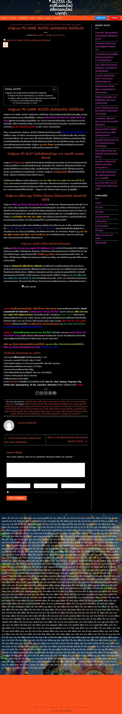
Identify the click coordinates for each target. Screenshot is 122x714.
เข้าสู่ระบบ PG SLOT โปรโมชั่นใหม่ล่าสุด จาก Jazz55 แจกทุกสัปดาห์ (31, 95)
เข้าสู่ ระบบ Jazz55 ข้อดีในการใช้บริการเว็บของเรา (27, 101)
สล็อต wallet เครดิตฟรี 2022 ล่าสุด (68, 411)
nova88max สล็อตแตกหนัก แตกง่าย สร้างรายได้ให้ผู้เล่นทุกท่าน (106, 121)
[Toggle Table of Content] (53, 89)
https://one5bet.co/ (31, 689)
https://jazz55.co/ (82, 694)
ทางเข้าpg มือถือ (60, 171)
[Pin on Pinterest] (50, 393)
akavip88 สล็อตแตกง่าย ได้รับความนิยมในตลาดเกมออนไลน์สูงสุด (106, 143)
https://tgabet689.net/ (52, 700)
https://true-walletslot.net (87, 689)
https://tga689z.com (11, 678)
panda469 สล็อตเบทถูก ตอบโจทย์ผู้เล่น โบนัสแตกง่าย (105, 46)
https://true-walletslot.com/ (66, 703)
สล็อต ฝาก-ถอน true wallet (61, 25)
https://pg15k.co (44, 681)
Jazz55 (13, 25)
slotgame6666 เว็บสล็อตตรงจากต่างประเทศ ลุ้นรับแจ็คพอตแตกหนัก (106, 132)
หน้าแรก (4, 18)
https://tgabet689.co (71, 700)
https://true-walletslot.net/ (44, 703)
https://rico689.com (61, 678)
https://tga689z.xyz (44, 678)
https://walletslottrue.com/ (92, 700)
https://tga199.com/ (48, 689)
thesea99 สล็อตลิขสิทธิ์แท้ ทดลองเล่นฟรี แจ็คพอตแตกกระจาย (106, 35)
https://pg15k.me (15, 681)
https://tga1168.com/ (42, 683)
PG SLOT (13, 18)
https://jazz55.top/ (17, 694)
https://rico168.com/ (105, 686)
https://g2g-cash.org (78, 678)
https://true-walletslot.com (102, 692)
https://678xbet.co (51, 686)
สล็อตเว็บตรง (56, 414)
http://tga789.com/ (76, 683)
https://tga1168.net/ (92, 683)
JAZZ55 (27, 404)
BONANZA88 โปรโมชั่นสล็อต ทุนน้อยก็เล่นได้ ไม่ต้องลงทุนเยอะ (105, 89)
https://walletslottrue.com (35, 692)
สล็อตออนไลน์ (76, 25)
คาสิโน (32, 18)
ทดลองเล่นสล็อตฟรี (66, 409)
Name (10, 481)
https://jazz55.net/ (17, 692)
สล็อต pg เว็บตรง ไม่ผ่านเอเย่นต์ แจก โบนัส (22, 347)
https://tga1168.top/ (109, 683)
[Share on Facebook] (37, 393)
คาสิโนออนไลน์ (27, 25)
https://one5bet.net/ (13, 689)
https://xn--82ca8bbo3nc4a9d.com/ (64, 697)
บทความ (48, 18)
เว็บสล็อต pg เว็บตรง (50, 347)
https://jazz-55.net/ (66, 694)
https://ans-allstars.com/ (69, 686)
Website (64, 481)
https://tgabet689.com (33, 700)
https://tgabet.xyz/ (59, 683)
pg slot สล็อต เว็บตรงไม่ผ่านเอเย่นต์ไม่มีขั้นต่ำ (65, 344)
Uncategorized (102, 216)
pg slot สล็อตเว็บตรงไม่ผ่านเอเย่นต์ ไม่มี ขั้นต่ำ (27, 406)
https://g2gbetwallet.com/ (16, 697)
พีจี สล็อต (47, 25)
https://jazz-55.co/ (32, 694)
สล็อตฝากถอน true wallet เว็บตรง (28, 414)
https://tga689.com (109, 697)
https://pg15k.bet (112, 678)
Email (36, 481)
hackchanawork (58, 35)
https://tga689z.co (28, 678)
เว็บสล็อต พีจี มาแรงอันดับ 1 (71, 414)
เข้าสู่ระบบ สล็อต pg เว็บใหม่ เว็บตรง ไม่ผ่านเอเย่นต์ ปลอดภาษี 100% (33, 98)
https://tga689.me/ (15, 700)
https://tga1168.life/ (16, 686)
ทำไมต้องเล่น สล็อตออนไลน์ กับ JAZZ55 (26, 103)
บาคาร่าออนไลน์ (38, 25)
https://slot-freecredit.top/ (90, 703)
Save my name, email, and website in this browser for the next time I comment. (43, 492)
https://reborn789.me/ (107, 689)
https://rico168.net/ (88, 686)
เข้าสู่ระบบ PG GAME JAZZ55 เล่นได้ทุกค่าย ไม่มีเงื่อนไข (26, 93)
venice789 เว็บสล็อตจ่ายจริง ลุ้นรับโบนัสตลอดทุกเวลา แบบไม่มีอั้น (105, 175)
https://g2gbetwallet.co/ (90, 697)
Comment (11, 460)
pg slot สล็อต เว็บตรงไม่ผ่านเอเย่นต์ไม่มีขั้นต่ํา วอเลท (55, 404)
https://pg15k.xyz (30, 681)
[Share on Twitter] (41, 393)
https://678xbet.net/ (33, 686)
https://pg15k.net (59, 681)
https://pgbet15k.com (75, 681)
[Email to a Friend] (46, 393)
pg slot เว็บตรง (46, 144)
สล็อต (25, 411)
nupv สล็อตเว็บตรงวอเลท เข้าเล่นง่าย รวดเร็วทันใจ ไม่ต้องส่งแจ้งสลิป (106, 67)
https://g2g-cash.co (96, 678)
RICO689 (99, 212)
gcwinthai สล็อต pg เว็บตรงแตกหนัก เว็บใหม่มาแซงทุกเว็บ (106, 185)
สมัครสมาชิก (57, 18)
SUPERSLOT (23, 18)
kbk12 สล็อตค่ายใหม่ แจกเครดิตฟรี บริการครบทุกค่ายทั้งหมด (106, 153)
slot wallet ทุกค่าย (37, 409)
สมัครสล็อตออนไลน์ (16, 411)
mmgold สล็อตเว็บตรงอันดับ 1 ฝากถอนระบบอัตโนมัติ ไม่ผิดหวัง (105, 78)
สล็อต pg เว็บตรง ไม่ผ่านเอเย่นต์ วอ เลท (41, 411)
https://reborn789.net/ (66, 689)
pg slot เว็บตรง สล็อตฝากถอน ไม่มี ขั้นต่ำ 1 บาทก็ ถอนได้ (62, 406)
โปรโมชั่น (40, 18)
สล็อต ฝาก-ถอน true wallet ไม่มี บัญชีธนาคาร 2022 (34, 248)
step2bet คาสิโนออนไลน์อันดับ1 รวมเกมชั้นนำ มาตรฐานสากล (105, 164)
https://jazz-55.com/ (49, 694)
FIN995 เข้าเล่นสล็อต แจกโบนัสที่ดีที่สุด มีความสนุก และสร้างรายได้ (106, 100)
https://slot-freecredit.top (79, 692)
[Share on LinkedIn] (54, 393)
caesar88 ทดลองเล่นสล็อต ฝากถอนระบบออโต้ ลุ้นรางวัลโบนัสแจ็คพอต (106, 57)
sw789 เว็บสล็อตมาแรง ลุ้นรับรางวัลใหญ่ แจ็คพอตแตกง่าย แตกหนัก (106, 110)
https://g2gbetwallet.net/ (37, 697)
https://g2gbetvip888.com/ (101, 694)
